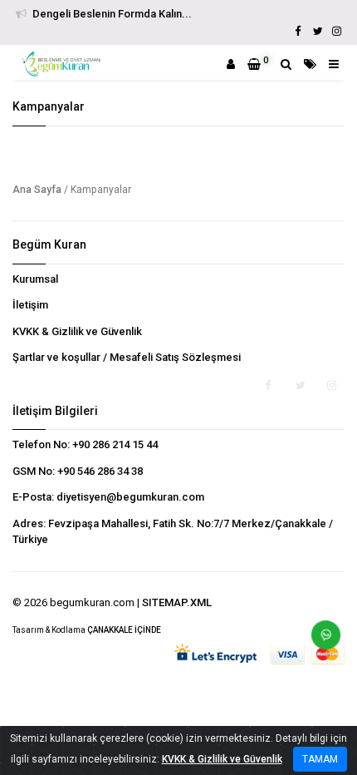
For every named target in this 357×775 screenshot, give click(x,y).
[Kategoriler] (310, 64)
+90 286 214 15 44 (115, 444)
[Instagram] (336, 31)
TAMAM (320, 759)
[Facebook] (298, 31)
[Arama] (286, 64)
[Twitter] (317, 31)
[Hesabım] (231, 64)
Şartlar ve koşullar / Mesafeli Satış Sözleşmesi (126, 357)
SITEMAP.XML (177, 602)
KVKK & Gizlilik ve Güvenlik (77, 331)
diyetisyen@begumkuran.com (130, 497)
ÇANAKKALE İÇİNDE (124, 629)
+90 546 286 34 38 (100, 471)
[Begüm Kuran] (63, 64)
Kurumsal (35, 279)
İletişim (30, 305)
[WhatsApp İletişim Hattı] (319, 641)
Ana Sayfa (36, 189)
